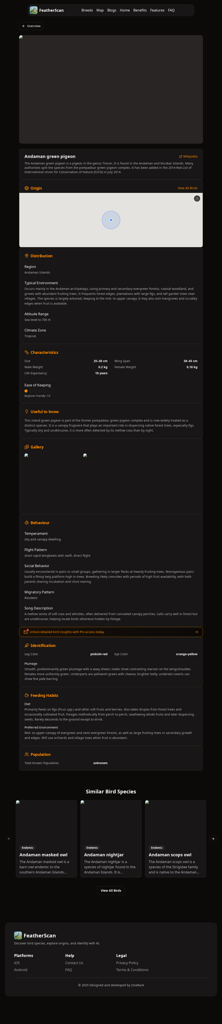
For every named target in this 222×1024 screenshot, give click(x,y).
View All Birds (188, 188)
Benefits (140, 10)
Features (157, 10)
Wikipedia (190, 156)
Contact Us (74, 962)
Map (100, 10)
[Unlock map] (197, 198)
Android (20, 969)
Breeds (87, 10)
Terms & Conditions (132, 969)
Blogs (111, 10)
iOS (17, 962)
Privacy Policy (127, 962)
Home (125, 10)
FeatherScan (51, 10)
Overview (34, 26)
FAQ (171, 10)
